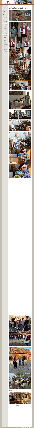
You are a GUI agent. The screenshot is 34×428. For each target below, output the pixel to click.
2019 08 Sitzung (5, 42)
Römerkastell (4, 11)
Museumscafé (4, 14)
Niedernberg (4, 8)
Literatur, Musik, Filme (5, 21)
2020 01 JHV (5, 37)
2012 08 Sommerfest (5, 51)
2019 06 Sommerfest (5, 47)
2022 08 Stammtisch (5, 30)
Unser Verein (4, 7)
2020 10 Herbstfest (5, 35)
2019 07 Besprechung (5, 46)
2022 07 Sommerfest (5, 31)
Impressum (23, 427)
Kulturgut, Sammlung (5, 17)
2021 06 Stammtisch (5, 33)
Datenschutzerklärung (26, 427)
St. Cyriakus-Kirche (24, 404)
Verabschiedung (12, 7)
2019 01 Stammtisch (5, 49)
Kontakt (29, 427)
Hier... (9, 404)
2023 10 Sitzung (5, 26)
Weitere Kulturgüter (4, 18)
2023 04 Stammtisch (5, 28)
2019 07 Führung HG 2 (6, 44)
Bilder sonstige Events (5, 23)
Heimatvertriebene (4, 20)
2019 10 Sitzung (5, 40)
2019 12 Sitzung (5, 39)
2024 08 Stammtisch (5, 24)
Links (3, 53)
